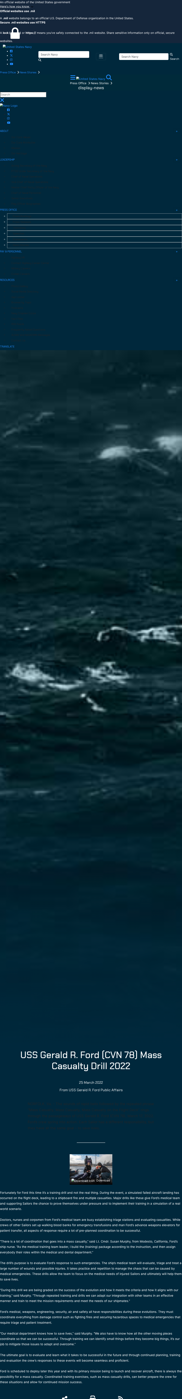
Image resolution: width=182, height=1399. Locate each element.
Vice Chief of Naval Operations (29, 182)
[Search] (109, 78)
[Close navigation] (2, 101)
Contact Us (18, 340)
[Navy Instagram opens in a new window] (11, 59)
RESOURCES (7, 280)
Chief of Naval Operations (26, 176)
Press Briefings (22, 216)
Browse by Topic (21, 302)
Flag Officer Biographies (26, 204)
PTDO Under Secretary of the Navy (32, 171)
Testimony (19, 228)
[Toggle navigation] (101, 56)
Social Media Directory (24, 291)
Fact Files (17, 319)
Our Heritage (19, 153)
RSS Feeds (17, 324)
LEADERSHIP (7, 159)
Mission (15, 148)
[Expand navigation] (73, 78)
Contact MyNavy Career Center (30, 263)
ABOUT (4, 131)
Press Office (8, 72)
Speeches (18, 233)
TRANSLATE (7, 346)
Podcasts (17, 308)
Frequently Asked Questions (28, 329)
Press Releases (22, 222)
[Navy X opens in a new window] (11, 55)
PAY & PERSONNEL (11, 251)
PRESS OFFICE (8, 210)
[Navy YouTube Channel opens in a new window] (11, 64)
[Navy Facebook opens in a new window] (11, 51)
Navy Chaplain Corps (23, 313)
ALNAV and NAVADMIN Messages (30, 335)
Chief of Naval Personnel (26, 193)
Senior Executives (22, 198)
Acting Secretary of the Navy (29, 166)
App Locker (18, 297)
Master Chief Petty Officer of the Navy (35, 187)
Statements (20, 239)
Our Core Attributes (23, 142)
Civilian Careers (20, 274)
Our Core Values (21, 137)
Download (102, 1180)
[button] (91, 6)
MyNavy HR (18, 257)
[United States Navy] (17, 46)
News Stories (28, 72)
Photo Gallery (19, 286)
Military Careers (20, 268)
